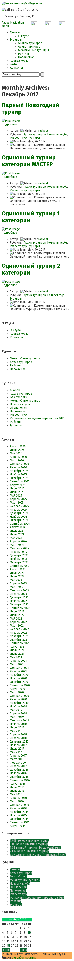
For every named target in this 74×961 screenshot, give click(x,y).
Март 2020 (17, 692)
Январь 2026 (18, 467)
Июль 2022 (17, 611)
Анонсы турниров (30, 43)
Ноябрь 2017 (18, 745)
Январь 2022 (18, 632)
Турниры (16, 39)
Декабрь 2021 (19, 636)
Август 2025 (17, 485)
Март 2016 (17, 801)
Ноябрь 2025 (18, 474)
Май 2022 (16, 618)
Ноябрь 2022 (18, 601)
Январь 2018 (18, 738)
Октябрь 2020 (19, 682)
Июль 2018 (17, 727)
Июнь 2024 (17, 534)
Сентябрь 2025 (20, 481)
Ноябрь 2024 (18, 516)
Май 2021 (16, 657)
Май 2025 (16, 495)
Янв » (23, 950)
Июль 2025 (17, 488)
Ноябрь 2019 (18, 706)
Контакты (16, 67)
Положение (26, 57)
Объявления (18, 407)
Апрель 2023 (18, 583)
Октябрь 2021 (19, 639)
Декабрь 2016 (19, 769)
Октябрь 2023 (19, 562)
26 (8, 945)
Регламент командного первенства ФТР (37, 418)
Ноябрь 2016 (18, 773)
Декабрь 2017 (19, 741)
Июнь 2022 (17, 615)
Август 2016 (18, 784)
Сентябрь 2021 (20, 643)
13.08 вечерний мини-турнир (29, 840)
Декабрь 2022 (19, 597)
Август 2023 (17, 569)
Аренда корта (19, 60)
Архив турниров (29, 46)
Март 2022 (17, 625)
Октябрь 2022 (19, 604)
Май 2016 (16, 794)
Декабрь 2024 (19, 513)
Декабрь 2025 (19, 471)
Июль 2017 (17, 748)
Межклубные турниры (33, 50)
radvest (43, 131)
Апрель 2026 (18, 457)
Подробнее (9, 124)
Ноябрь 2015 (18, 815)
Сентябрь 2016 (20, 780)
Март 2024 (17, 545)
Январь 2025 (18, 509)
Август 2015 (17, 826)
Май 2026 (16, 453)
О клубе (23, 36)
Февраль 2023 (19, 590)
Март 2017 (17, 759)
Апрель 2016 (18, 798)
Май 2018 (16, 731)
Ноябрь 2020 (18, 678)
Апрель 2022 (18, 622)
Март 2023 (17, 587)
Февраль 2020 (19, 696)
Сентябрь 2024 (20, 523)
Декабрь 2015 (19, 812)
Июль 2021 (17, 650)
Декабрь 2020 (19, 675)
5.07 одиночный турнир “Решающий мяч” (38, 854)
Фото (13, 64)
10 (29, 932)
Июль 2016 (17, 787)
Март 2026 (17, 460)
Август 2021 (17, 646)
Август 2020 (18, 689)
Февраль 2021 (19, 668)
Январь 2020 (18, 699)
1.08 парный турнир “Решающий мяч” (35, 847)
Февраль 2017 (19, 762)
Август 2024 (18, 527)
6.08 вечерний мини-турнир (29, 844)
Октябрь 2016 (19, 776)
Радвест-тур (18, 138)
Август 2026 (18, 446)
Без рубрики (18, 397)
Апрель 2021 (18, 661)
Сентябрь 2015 (20, 822)
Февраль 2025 (19, 506)
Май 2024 (16, 538)
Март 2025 (17, 502)
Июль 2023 (17, 573)
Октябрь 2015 (19, 819)
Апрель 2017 (18, 755)
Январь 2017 (18, 766)
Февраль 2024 (19, 548)
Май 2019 (16, 710)
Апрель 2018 (18, 734)
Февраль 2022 (19, 629)
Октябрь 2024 (19, 520)
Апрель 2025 (18, 499)
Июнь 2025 (17, 492)
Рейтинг (23, 53)
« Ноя (6, 950)
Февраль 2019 (19, 720)
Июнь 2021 (17, 653)
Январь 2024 (18, 552)
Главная (15, 32)
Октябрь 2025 (19, 478)
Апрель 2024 (18, 541)
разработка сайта (24, 957)
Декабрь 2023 (19, 555)
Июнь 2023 (17, 576)
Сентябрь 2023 (20, 566)
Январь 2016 (18, 808)
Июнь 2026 (17, 450)
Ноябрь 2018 (18, 724)
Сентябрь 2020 (20, 685)
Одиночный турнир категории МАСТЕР (29, 161)
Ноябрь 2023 (18, 559)
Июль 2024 (17, 530)
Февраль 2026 (19, 464)
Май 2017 (16, 752)
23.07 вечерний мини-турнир (29, 851)
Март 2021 (17, 664)
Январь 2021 (18, 671)
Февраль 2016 (19, 805)
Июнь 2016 (17, 791)
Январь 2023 (18, 594)
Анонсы (15, 390)
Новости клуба (57, 134)
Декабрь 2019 (19, 703)
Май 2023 (16, 580)
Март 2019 (17, 717)
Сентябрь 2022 (20, 608)
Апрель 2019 (18, 713)
